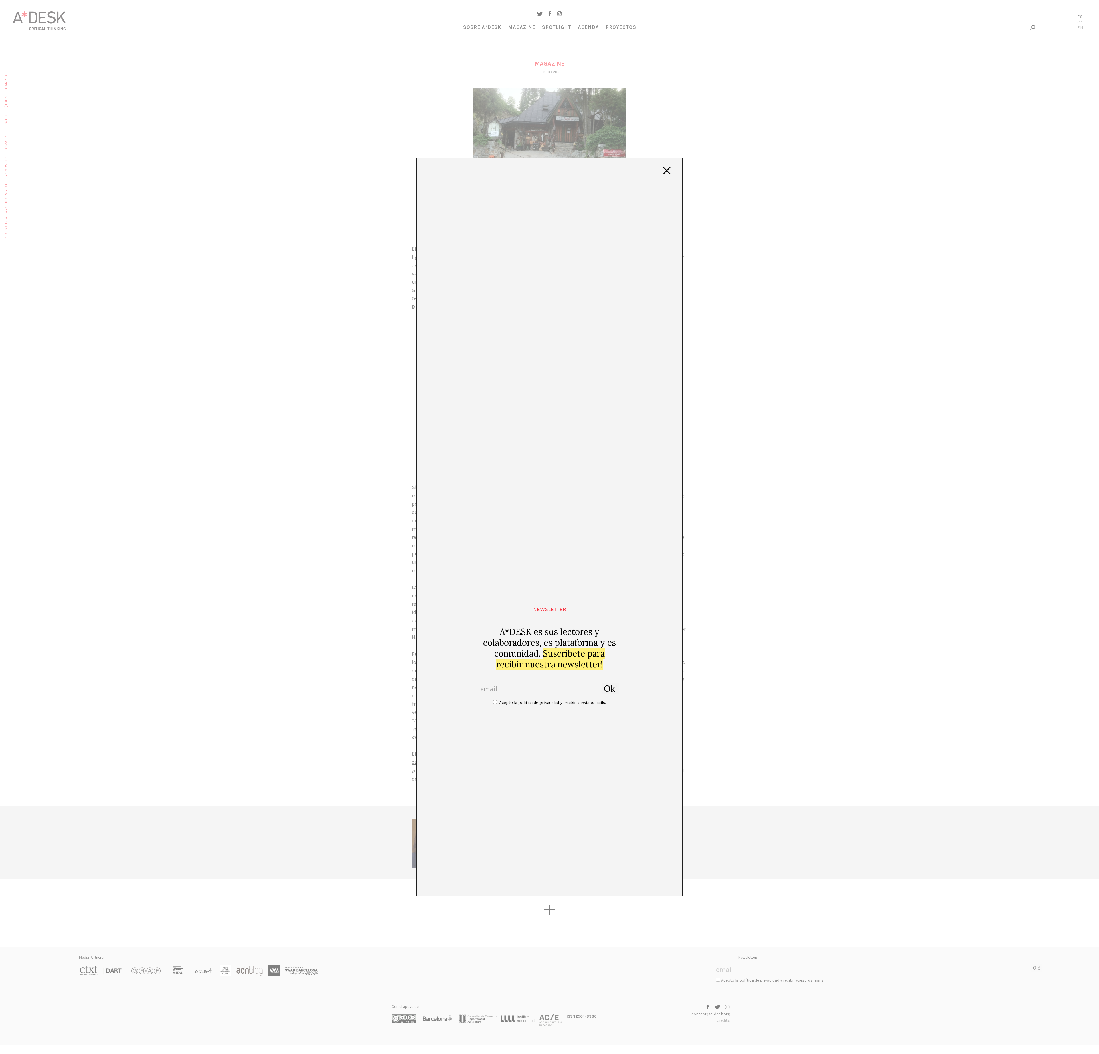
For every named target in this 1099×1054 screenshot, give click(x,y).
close (667, 170)
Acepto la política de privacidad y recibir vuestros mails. (552, 702)
